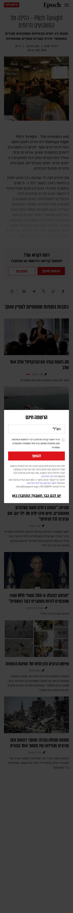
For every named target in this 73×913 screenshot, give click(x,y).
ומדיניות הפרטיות (35, 483)
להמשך (36, 456)
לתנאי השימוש (49, 483)
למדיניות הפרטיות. (49, 476)
